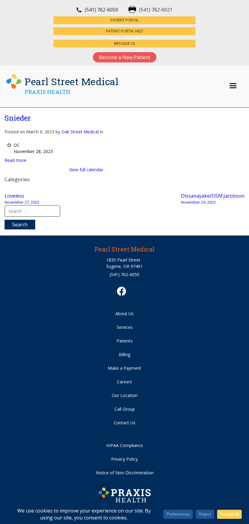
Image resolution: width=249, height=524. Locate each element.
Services (125, 327)
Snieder (18, 118)
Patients (125, 341)
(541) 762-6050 (101, 9)
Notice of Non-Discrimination (125, 473)
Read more (15, 160)
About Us (124, 313)
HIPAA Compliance (124, 445)
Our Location (125, 395)
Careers (124, 382)
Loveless (22, 198)
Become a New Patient (124, 57)
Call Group (124, 409)
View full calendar (86, 169)
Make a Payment (124, 368)
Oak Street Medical (80, 132)
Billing (124, 354)
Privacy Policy (124, 459)
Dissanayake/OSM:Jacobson (212, 198)
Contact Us (124, 423)
